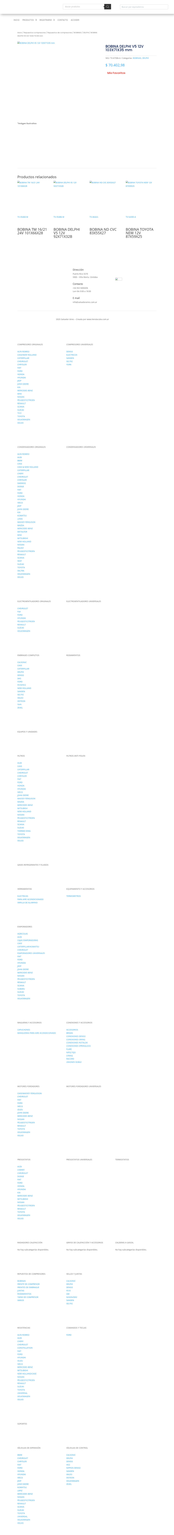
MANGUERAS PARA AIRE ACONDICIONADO (36, 1033)
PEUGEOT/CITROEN (26, 400)
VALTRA (20, 570)
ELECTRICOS (71, 354)
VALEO (20, 698)
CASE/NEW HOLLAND (26, 354)
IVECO (20, 502)
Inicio (19, 32)
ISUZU (20, 1360)
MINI (19, 393)
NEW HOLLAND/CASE (26, 1373)
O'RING (69, 1055)
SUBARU (21, 989)
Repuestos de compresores (59, 32)
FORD (19, 371)
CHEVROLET (22, 361)
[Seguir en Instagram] (123, 270)
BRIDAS (69, 1033)
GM (67, 1294)
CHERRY (21, 1170)
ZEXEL (20, 707)
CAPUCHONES (23, 1029)
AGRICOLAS (22, 933)
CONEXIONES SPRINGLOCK (78, 1046)
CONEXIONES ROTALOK (77, 1042)
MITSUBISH (22, 808)
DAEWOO (21, 483)
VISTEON (21, 701)
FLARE (69, 1049)
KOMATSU (22, 515)
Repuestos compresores (35, 32)
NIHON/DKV (71, 1297)
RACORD (70, 1058)
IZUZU (20, 1109)
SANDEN (70, 358)
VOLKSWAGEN (23, 419)
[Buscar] (107, 6)
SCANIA (20, 406)
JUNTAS (20, 1290)
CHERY (20, 473)
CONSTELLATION (25, 1347)
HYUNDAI (21, 377)
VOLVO (20, 423)
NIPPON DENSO (73, 1468)
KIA (18, 387)
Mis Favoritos (116, 73)
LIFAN (20, 519)
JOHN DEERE (23, 509)
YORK (68, 364)
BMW (19, 460)
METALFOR (22, 531)
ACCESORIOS (72, 1029)
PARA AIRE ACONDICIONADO (30, 899)
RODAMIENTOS (24, 1294)
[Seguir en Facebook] (117, 270)
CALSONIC (22, 662)
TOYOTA (21, 416)
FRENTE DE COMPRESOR (28, 1284)
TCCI (19, 413)
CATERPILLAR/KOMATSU (28, 946)
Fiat (19, 611)
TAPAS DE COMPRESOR (27, 1297)
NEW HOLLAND (24, 541)
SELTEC (69, 361)
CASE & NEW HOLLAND (27, 467)
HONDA (20, 374)
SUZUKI (20, 410)
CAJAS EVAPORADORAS (27, 940)
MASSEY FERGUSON (26, 522)
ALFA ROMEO (23, 351)
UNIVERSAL (22, 1393)
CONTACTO (63, 20)
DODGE (20, 486)
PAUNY (20, 548)
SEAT (19, 561)
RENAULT (21, 403)
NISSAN (20, 397)
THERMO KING (24, 831)
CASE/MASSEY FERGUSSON (29, 1093)
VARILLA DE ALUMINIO (27, 902)
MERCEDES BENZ (25, 390)
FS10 (68, 1290)
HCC (68, 1464)
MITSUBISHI (22, 538)
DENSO (69, 351)
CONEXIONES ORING (75, 1039)
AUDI (19, 457)
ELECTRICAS (22, 896)
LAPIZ (19, 1490)
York (19, 704)
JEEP (19, 380)
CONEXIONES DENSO (76, 1036)
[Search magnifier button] (165, 6)
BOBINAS (77, 32)
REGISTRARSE (46, 20)
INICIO (16, 20)
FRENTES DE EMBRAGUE (28, 1287)
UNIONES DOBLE (74, 1062)
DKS (19, 678)
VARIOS (20, 1300)
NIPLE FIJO (71, 1052)
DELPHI (86, 32)
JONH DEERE (23, 384)
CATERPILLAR (23, 358)
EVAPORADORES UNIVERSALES (31, 953)
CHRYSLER (22, 364)
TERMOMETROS (73, 896)
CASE (19, 463)
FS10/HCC (21, 685)
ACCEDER (75, 20)
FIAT (19, 367)
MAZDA (20, 525)
